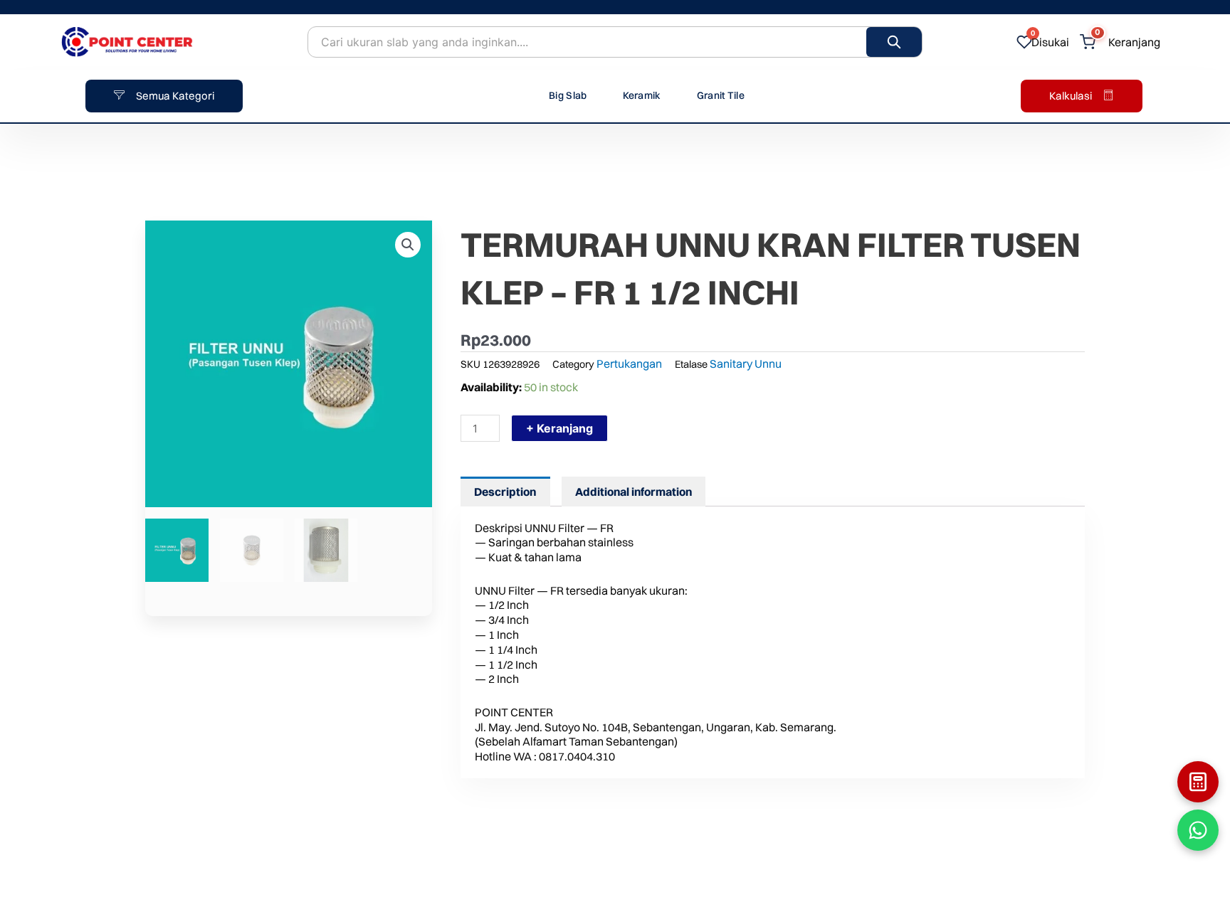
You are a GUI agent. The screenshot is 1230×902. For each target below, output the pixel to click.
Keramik (642, 95)
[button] (408, 245)
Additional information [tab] (633, 491)
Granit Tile (721, 95)
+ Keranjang (559, 428)
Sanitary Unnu (746, 363)
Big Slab (568, 95)
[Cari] (894, 42)
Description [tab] (505, 491)
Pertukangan (629, 363)
